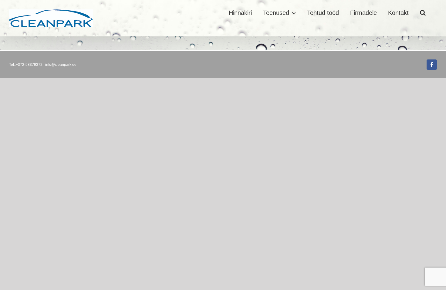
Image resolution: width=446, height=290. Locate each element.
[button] (423, 12)
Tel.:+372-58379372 (25, 64)
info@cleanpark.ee (60, 64)
